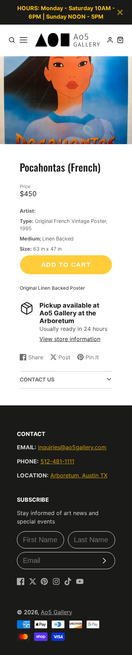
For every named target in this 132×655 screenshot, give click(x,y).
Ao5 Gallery (56, 612)
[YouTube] (80, 581)
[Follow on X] (33, 581)
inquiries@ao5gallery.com (72, 447)
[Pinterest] (44, 581)
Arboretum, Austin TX (78, 475)
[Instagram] (56, 581)
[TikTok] (68, 581)
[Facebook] (21, 581)
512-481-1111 (57, 461)
